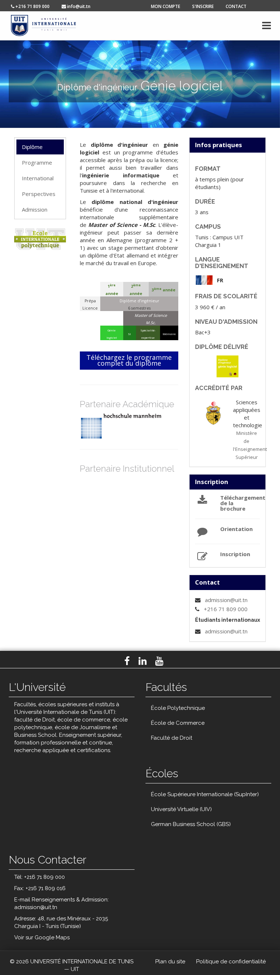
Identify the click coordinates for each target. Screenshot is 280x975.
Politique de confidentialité (231, 961)
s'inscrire (203, 6)
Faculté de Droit (171, 738)
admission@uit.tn (226, 600)
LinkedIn (143, 661)
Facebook (127, 661)
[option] (134, 426)
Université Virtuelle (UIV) (181, 809)
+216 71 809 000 (226, 609)
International (38, 178)
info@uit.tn (78, 6)
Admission (34, 209)
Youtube (159, 661)
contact (236, 6)
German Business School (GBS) (191, 824)
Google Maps (52, 937)
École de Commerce (178, 723)
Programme (37, 162)
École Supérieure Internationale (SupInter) (205, 794)
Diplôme (32, 146)
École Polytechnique (178, 708)
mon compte (165, 6)
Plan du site (170, 961)
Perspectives (38, 193)
